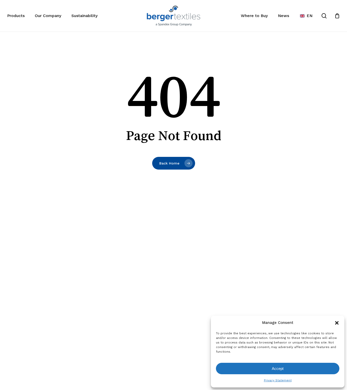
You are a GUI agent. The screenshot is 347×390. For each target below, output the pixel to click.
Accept (277, 368)
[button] (336, 322)
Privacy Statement (278, 380)
